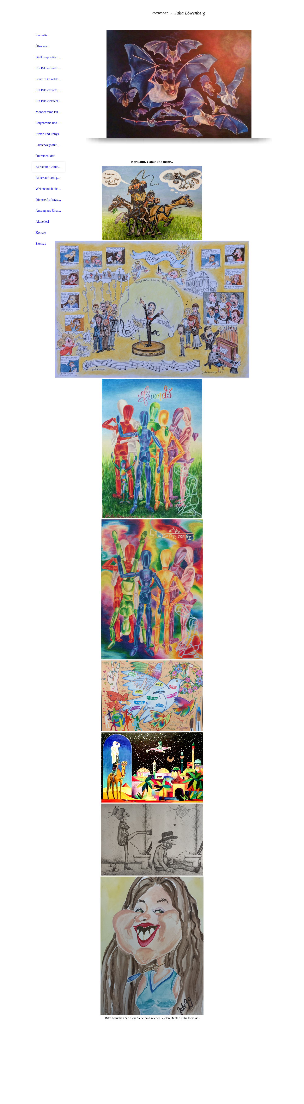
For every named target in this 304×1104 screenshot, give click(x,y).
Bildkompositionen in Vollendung (49, 57)
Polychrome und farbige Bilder (49, 123)
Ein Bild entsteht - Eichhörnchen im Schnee (49, 90)
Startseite (41, 35)
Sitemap (41, 243)
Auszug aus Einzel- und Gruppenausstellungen (49, 210)
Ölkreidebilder (45, 156)
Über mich (42, 46)
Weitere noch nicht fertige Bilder (49, 188)
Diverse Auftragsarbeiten (49, 199)
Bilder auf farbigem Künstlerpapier (49, 177)
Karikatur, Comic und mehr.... (49, 167)
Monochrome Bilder (49, 112)
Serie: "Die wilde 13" (49, 79)
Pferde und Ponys (47, 134)
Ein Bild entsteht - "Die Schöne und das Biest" (49, 68)
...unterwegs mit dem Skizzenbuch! (49, 145)
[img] (48, 15)
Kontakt (41, 232)
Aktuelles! (42, 221)
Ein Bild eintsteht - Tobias (49, 101)
